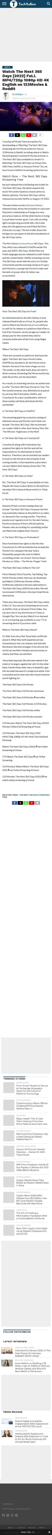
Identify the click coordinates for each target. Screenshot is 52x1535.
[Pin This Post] (28, 134)
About (11, 1528)
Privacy (31, 1528)
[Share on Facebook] (11, 134)
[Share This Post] (17, 134)
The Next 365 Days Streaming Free (26, 796)
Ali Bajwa (19, 94)
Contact (21, 1528)
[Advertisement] (26, 34)
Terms (41, 1528)
